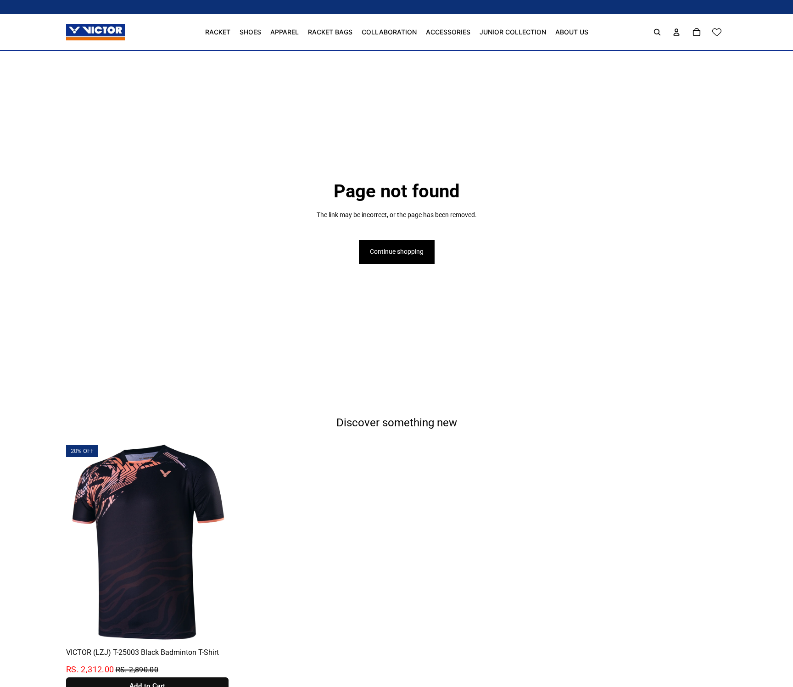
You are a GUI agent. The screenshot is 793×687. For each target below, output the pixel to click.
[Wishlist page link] (716, 32)
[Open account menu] (676, 32)
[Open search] (657, 32)
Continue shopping (397, 251)
